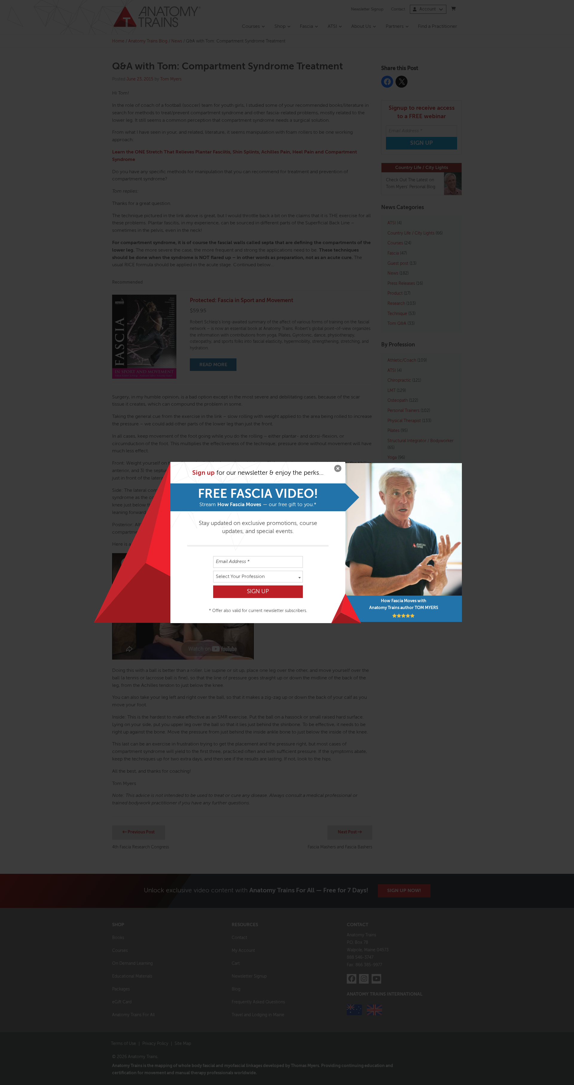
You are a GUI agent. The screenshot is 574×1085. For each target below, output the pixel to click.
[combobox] (258, 576)
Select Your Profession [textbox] (240, 576)
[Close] (338, 469)
